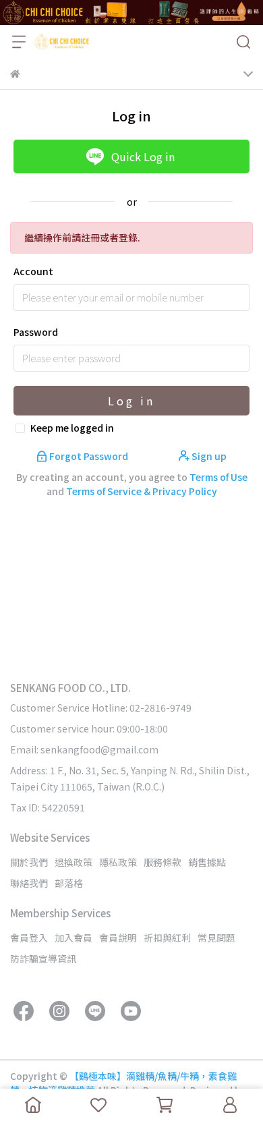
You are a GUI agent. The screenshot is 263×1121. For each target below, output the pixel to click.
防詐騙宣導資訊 (43, 958)
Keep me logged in (72, 427)
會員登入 (29, 937)
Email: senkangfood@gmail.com (84, 749)
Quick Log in (143, 156)
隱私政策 (118, 862)
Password (35, 332)
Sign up (208, 456)
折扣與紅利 (167, 937)
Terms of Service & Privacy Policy (141, 491)
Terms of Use (218, 477)
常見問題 (216, 937)
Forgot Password (88, 456)
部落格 (69, 883)
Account (33, 271)
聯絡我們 (29, 883)
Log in (131, 401)
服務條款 (162, 862)
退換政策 (73, 862)
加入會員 (73, 937)
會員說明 (118, 937)
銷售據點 (207, 862)
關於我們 (29, 862)
